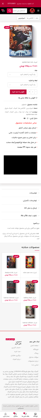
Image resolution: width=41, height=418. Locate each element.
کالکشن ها (30, 18)
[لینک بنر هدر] (24, 3)
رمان (16, 112)
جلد (36, 70)
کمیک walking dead (30, 298)
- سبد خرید (17, 351)
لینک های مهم (34, 341)
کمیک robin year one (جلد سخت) (30, 273)
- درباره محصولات (33, 361)
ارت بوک (21, 112)
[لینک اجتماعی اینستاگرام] (27, 118)
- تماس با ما (35, 365)
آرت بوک (28, 112)
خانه (36, 18)
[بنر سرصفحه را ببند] (3, 3)
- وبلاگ (36, 353)
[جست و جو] (10, 10)
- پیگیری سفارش (16, 355)
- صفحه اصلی (34, 345)
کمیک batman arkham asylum (30, 324)
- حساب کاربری (16, 347)
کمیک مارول (8, 108)
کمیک (15, 108)
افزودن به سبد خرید (18, 92)
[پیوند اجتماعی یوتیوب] (24, 118)
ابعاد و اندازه (33, 80)
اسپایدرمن (21, 18)
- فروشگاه (36, 349)
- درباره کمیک (17, 359)
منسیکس (20, 408)
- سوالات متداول (34, 357)
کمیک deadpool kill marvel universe (11, 273)
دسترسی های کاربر (13, 342)
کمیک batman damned (11, 298)
